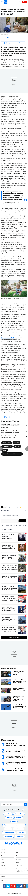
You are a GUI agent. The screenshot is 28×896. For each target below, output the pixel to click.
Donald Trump (18, 829)
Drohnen (18, 817)
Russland (9, 817)
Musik (14, 821)
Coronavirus (6, 442)
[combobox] (14, 804)
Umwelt (16, 442)
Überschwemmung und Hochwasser (14, 825)
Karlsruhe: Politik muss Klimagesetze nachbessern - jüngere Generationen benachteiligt (10, 426)
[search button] (25, 804)
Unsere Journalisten (6, 869)
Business (3, 856)
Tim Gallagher (6, 37)
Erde (5, 6)
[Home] (1, 6)
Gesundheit (20, 836)
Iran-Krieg (8, 814)
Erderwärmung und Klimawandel (12, 454)
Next (2, 859)
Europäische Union (9, 832)
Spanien (8, 829)
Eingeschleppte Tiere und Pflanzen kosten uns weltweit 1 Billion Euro (12, 436)
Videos (3, 865)
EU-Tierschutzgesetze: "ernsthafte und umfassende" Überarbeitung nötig (11, 431)
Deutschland (8, 836)
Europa (3, 852)
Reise (2, 862)
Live (24, 2)
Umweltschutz (7, 446)
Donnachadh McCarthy (8, 338)
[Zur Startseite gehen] (5, 2)
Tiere (4, 450)
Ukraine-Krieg (19, 814)
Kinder (17, 446)
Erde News (10, 6)
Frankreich (21, 832)
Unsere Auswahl (8, 668)
